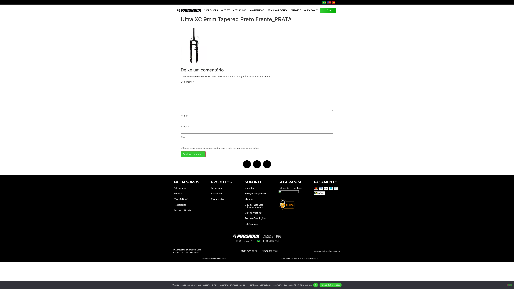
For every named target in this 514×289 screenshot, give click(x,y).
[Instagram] (257, 164)
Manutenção (257, 10)
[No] (509, 285)
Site (183, 137)
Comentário (187, 82)
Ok (316, 285)
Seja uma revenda (278, 10)
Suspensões (211, 10)
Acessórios (239, 10)
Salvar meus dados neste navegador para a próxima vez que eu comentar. (221, 148)
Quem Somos (311, 10)
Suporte (296, 10)
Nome (184, 116)
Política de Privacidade (330, 285)
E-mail (185, 127)
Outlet (225, 10)
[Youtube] (267, 164)
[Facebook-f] (247, 164)
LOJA (328, 10)
